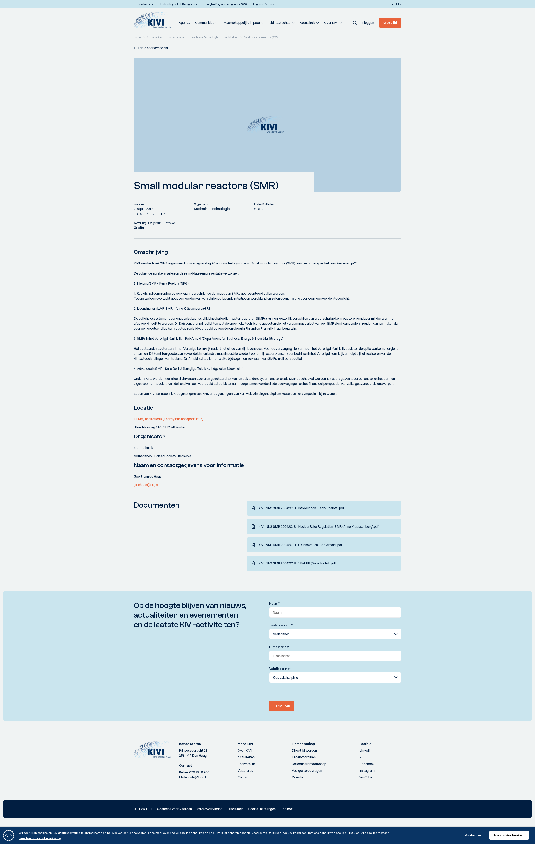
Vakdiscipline (280, 669)
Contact (244, 777)
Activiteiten (246, 757)
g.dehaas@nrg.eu (146, 485)
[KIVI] (154, 20)
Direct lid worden (304, 750)
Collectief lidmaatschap (309, 764)
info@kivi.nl (198, 777)
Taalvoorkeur (281, 625)
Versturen (281, 706)
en (399, 4)
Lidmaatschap (279, 22)
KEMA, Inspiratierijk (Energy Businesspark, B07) (168, 419)
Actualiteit (307, 22)
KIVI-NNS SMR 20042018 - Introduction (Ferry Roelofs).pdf (301, 508)
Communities (204, 22)
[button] (355, 22)
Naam (274, 603)
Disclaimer (235, 809)
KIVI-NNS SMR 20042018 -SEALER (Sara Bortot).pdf (297, 563)
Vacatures (245, 770)
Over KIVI (331, 22)
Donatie (297, 777)
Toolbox (287, 809)
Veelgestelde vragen (307, 770)
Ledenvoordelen (304, 757)
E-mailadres (279, 647)
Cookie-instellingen (262, 809)
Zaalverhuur (246, 764)
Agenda (184, 22)
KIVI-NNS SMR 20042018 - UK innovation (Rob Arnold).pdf (300, 545)
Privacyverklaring (209, 809)
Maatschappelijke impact (241, 22)
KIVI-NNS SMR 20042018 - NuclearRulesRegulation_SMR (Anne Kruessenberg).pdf (318, 526)
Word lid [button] (390, 22)
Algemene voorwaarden (174, 809)
